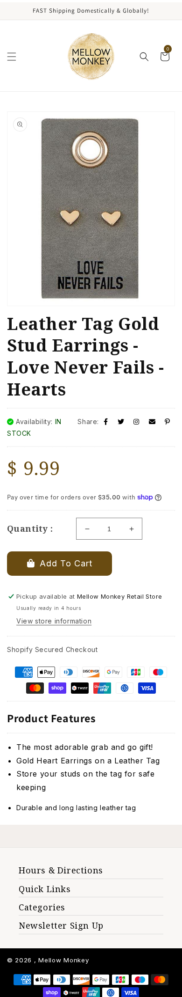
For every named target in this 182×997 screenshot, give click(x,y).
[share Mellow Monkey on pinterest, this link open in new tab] (167, 421)
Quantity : (30, 528)
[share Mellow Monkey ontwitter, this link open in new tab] (121, 421)
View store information (53, 621)
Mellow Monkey (63, 960)
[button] (11, 56)
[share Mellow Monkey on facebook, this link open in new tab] (106, 421)
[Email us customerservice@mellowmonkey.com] (152, 421)
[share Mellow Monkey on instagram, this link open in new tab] (136, 421)
